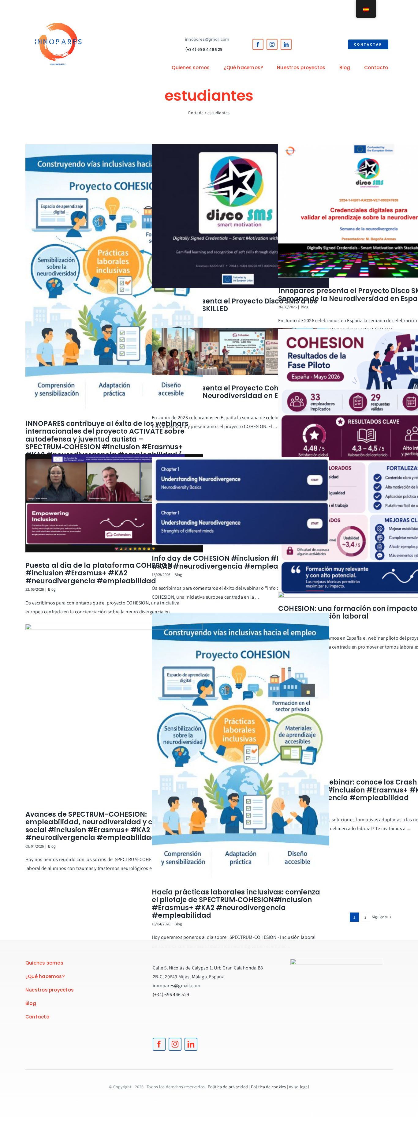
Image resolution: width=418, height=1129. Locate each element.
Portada (195, 112)
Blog (305, 307)
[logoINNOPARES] (58, 11)
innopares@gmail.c (173, 985)
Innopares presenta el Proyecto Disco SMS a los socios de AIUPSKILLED (234, 305)
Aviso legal (299, 1086)
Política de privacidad (228, 1086)
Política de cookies (268, 1086)
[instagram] (272, 44)
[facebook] (257, 44)
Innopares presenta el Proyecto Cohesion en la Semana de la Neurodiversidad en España (234, 392)
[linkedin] (286, 44)
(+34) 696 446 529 (203, 49)
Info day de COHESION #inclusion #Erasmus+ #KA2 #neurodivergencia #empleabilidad (232, 562)
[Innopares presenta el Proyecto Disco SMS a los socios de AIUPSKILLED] (240, 216)
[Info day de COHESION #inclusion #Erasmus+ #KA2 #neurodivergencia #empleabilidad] (240, 501)
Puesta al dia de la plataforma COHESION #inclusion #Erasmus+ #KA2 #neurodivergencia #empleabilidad (98, 573)
